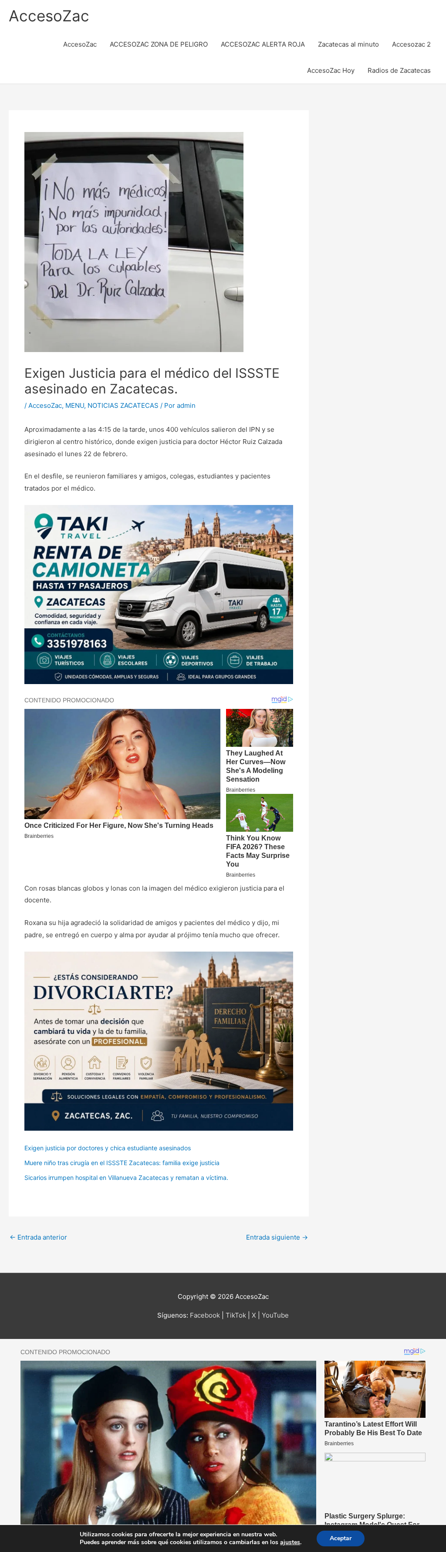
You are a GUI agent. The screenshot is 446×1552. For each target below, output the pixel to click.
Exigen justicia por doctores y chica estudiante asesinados (107, 1148)
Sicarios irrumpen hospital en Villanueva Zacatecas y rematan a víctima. (126, 1177)
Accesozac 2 (411, 44)
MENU (74, 405)
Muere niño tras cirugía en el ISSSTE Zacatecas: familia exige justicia (122, 1162)
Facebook (205, 1315)
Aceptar (340, 1538)
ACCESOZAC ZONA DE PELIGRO (159, 44)
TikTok (236, 1315)
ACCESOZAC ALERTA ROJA (263, 44)
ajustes (290, 1542)
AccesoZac (49, 16)
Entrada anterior (38, 1237)
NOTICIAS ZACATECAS (123, 405)
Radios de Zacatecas (399, 70)
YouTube (275, 1315)
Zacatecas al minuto (348, 44)
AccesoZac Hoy (331, 70)
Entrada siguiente (277, 1237)
